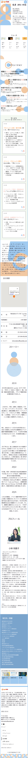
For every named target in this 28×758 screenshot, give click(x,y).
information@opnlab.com (19, 340)
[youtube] (3, 724)
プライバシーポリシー (6, 747)
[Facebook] (2, 724)
